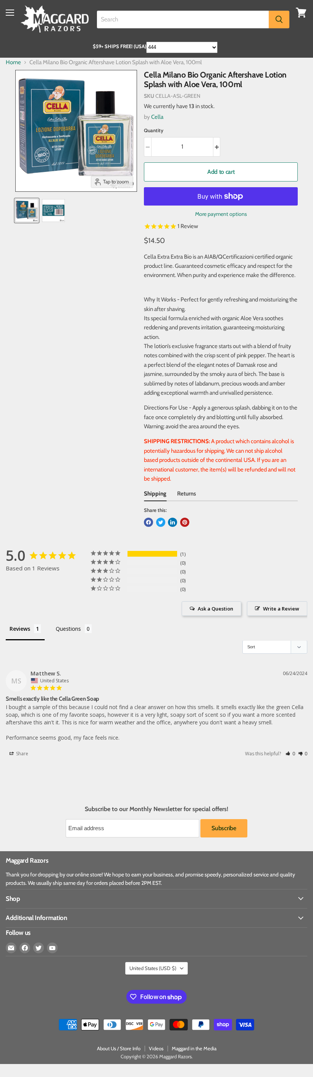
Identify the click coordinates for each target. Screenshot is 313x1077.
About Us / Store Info (118, 1048)
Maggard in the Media (194, 1048)
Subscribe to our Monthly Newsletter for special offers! (156, 809)
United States (152, 968)
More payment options (221, 214)
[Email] (11, 948)
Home (13, 62)
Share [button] (21, 753)
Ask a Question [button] (215, 608)
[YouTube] (52, 948)
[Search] (279, 19)
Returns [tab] (186, 493)
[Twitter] (38, 948)
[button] (290, 753)
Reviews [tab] (20, 628)
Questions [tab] (68, 628)
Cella (157, 116)
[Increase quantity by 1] (217, 146)
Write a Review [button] (281, 608)
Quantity (153, 130)
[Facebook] (24, 948)
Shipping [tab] (155, 493)
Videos (156, 1048)
